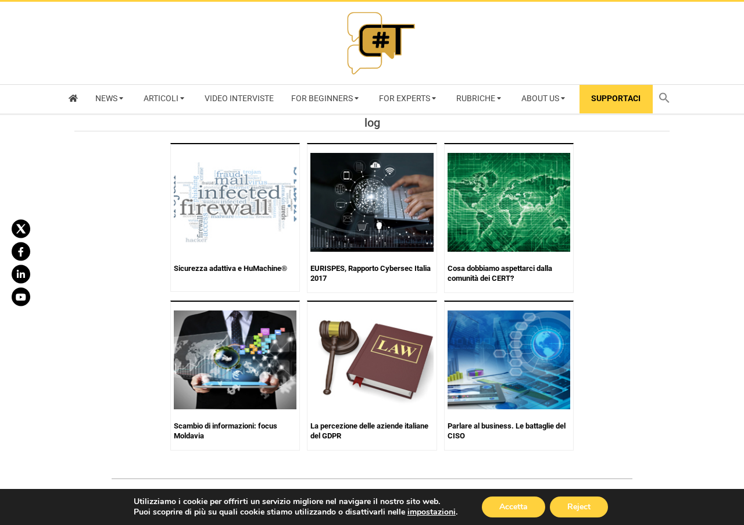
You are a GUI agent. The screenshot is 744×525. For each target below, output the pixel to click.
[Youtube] (21, 296)
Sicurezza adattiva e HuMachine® (230, 268)
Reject (579, 506)
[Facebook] (21, 251)
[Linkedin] (21, 274)
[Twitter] (21, 228)
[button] (667, 99)
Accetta (513, 506)
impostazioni (431, 512)
